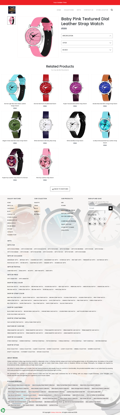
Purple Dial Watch (24, 289)
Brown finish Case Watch (31, 311)
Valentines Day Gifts (36, 263)
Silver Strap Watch (25, 303)
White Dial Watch (60, 289)
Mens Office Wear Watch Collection (18, 388)
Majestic (37, 202)
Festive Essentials (51, 341)
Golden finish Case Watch (67, 311)
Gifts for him (99, 249)
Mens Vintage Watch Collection (80, 388)
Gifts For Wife (69, 252)
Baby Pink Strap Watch (14, 297)
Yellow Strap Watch (66, 303)
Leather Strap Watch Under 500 (76, 392)
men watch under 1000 (93, 392)
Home (59, 10)
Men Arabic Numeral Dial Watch (17, 402)
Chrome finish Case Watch (49, 311)
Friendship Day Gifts (89, 260)
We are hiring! (11, 226)
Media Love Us (11, 223)
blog (8, 211)
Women (63, 205)
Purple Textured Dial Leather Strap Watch (75, 104)
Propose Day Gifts (13, 263)
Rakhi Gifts (49, 271)
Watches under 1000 (67, 216)
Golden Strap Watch (85, 297)
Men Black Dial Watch (14, 405)
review (65, 50)
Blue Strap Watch (42, 297)
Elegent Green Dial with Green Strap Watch (15, 141)
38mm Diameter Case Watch (15, 333)
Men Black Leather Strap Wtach (53, 402)
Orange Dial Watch (103, 286)
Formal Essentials (64, 341)
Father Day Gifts (65, 260)
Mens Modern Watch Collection (40, 388)
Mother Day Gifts (102, 260)
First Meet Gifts (76, 260)
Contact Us (88, 10)
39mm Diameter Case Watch (34, 333)
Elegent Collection (53, 349)
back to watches (61, 189)
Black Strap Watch (29, 297)
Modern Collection (94, 349)
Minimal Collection (80, 349)
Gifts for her (89, 249)
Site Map (9, 229)
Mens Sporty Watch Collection (60, 388)
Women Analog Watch (45, 395)
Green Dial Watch (76, 286)
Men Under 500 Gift (85, 398)
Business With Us (12, 220)
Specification (68, 36)
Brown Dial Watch (37, 286)
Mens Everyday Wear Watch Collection (43, 385)
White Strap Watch (52, 303)
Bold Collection (12, 349)
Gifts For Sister (48, 252)
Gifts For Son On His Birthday (62, 395)
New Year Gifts (39, 271)
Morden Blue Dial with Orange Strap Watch (105, 104)
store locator (102, 10)
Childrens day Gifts (36, 260)
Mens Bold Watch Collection (56, 392)
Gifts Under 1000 (12, 278)
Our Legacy (10, 208)
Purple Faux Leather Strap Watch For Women (15, 177)
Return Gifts (24, 263)
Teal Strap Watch (38, 303)
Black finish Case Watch (14, 311)
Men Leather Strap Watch (93, 402)
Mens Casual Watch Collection (37, 392)
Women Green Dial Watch (50, 398)
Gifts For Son (59, 252)
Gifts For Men (24, 252)
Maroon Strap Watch (40, 300)
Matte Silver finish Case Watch (86, 311)
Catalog (10, 232)
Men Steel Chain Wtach (35, 402)
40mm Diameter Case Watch (53, 333)
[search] (111, 9)
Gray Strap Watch (99, 297)
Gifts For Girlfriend (77, 249)
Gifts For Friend (64, 249)
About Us (10, 205)
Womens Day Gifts (60, 263)
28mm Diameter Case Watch (71, 330)
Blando (36, 211)
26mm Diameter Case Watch (34, 330)
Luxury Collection (66, 349)
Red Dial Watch (36, 289)
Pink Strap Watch (82, 300)
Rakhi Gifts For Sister (78, 395)
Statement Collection (28, 352)
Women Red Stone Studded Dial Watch (45, 104)
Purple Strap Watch (96, 300)
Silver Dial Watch (48, 289)
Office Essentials (76, 341)
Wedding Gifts (48, 263)
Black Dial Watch (12, 286)
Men (62, 202)
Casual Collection (25, 349)
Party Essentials (88, 341)
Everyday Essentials (38, 341)
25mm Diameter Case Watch (15, 330)
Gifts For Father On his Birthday (95, 395)
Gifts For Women (80, 252)
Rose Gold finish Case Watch (16, 314)
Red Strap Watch (12, 303)
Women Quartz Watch (29, 395)
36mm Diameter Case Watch (90, 330)
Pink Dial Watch (12, 289)
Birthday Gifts (24, 260)
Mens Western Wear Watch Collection (19, 385)
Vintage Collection (43, 352)
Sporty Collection (13, 352)
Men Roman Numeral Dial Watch (74, 402)
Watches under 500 (67, 213)
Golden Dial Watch (50, 286)
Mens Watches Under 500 (101, 398)
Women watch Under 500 (33, 398)
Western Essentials (101, 341)
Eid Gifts (30, 271)
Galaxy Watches (66, 224)
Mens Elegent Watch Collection (17, 392)
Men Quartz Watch (28, 405)
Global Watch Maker (67, 227)
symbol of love (53, 405)
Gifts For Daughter (40, 249)
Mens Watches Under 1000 (15, 398)
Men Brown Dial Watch (14, 395)
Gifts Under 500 (23, 278)
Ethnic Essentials (12, 341)
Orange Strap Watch (68, 300)
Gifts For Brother (26, 249)
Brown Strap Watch (55, 297)
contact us (11, 214)
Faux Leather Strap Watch (15, 322)
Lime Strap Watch (26, 300)
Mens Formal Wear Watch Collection (67, 385)
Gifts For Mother (36, 252)
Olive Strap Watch (54, 300)
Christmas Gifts (12, 271)
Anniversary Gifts (12, 260)
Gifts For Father (53, 249)
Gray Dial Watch (63, 286)
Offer (65, 43)
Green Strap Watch (13, 300)
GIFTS (79, 10)
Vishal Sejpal (65, 230)
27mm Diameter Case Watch (53, 330)
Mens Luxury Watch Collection (100, 388)
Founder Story (11, 235)
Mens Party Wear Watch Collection (90, 385)
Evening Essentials (25, 341)
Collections (69, 10)
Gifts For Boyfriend (13, 249)
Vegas (36, 205)
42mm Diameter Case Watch (72, 333)
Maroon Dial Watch (89, 286)
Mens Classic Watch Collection (69, 398)
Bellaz (36, 208)
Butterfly (37, 214)
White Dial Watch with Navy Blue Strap (45, 141)
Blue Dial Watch (25, 286)
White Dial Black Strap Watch (75, 141)
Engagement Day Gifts (51, 260)
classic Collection (39, 349)
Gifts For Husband (12, 252)
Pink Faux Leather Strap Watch (45, 177)
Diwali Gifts (22, 271)
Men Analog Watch (41, 405)
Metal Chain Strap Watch (33, 322)
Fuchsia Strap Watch (70, 297)
